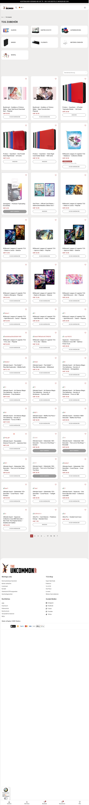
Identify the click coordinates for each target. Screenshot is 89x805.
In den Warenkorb (15, 116)
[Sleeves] (14, 30)
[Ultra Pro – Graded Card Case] (74, 514)
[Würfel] (14, 55)
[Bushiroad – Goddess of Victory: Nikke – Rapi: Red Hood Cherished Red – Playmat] (15, 93)
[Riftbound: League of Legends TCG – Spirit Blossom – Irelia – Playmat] (44, 313)
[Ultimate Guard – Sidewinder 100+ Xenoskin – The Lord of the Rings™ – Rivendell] (74, 438)
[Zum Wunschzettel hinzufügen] (26, 79)
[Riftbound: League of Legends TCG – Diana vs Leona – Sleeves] (15, 234)
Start (2, 17)
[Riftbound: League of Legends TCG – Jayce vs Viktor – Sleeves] (74, 234)
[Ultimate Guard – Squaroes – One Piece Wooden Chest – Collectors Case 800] (74, 488)
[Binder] (14, 42)
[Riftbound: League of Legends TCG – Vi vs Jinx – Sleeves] (44, 337)
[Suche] (16, 7)
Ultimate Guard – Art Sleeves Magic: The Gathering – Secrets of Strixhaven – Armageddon (73, 367)
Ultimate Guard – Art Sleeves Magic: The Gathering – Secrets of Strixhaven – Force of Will (73, 392)
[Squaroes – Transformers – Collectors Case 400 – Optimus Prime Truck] (74, 337)
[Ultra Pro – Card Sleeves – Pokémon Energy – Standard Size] (44, 514)
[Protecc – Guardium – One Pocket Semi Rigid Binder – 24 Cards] (15, 140)
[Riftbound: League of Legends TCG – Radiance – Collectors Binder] (74, 140)
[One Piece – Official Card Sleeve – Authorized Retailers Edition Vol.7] (44, 189)
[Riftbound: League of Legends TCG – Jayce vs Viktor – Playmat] (44, 234)
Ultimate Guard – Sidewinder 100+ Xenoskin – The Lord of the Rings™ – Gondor (44, 443)
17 (47, 536)
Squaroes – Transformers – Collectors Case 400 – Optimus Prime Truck (72, 342)
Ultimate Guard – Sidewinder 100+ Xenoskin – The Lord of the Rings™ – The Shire (44, 468)
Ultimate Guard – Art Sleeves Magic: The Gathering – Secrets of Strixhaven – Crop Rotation (14, 392)
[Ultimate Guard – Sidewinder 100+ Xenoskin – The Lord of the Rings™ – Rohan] (15, 463)
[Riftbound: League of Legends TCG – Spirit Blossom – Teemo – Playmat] (74, 313)
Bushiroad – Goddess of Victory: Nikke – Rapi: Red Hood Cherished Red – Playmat (14, 109)
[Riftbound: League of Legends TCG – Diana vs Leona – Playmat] (74, 189)
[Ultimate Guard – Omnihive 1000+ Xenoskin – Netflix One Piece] (74, 413)
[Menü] (9, 788)
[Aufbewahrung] (74, 30)
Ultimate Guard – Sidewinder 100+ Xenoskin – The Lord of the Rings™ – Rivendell (74, 443)
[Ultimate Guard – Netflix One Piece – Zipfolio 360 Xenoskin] (44, 413)
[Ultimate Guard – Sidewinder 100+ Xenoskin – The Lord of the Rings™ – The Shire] (44, 463)
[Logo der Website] (8, 7)
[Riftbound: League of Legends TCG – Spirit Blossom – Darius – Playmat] (15, 313)
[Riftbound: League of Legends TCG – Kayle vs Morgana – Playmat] (15, 279)
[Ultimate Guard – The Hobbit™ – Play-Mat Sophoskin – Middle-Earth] (15, 362)
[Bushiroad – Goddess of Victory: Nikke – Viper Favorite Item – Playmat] (44, 93)
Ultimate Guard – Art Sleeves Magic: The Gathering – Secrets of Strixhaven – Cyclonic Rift (44, 392)
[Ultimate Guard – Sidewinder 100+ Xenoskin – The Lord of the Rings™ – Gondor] (44, 438)
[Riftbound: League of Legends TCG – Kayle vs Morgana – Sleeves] (44, 279)
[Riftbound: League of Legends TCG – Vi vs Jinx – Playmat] (15, 337)
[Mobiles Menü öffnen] (85, 7)
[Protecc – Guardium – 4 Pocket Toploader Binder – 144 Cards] (74, 93)
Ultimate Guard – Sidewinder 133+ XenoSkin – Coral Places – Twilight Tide (44, 493)
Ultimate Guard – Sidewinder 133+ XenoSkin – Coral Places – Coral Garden (73, 468)
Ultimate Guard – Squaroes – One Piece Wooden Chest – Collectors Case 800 (73, 493)
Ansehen (74, 115)
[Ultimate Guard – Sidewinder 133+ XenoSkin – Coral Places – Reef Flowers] (15, 488)
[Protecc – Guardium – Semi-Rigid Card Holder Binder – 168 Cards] (44, 140)
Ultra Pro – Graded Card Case (71, 517)
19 (54, 536)
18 (51, 536)
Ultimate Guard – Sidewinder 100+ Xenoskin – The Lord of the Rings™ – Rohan (14, 468)
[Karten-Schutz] (44, 30)
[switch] (6, 798)
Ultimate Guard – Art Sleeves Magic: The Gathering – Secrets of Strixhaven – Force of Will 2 (14, 417)
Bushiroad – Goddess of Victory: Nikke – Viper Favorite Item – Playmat (43, 109)
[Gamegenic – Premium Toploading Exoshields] (15, 189)
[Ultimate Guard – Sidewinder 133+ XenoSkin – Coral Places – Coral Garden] (74, 463)
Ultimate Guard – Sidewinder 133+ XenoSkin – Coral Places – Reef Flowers (14, 493)
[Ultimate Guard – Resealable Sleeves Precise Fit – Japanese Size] (15, 438)
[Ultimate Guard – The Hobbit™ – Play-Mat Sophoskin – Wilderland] (44, 362)
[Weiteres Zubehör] (74, 42)
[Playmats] (44, 42)
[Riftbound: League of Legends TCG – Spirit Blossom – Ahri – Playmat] (74, 279)
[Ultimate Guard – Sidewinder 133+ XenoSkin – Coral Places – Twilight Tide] (44, 488)
